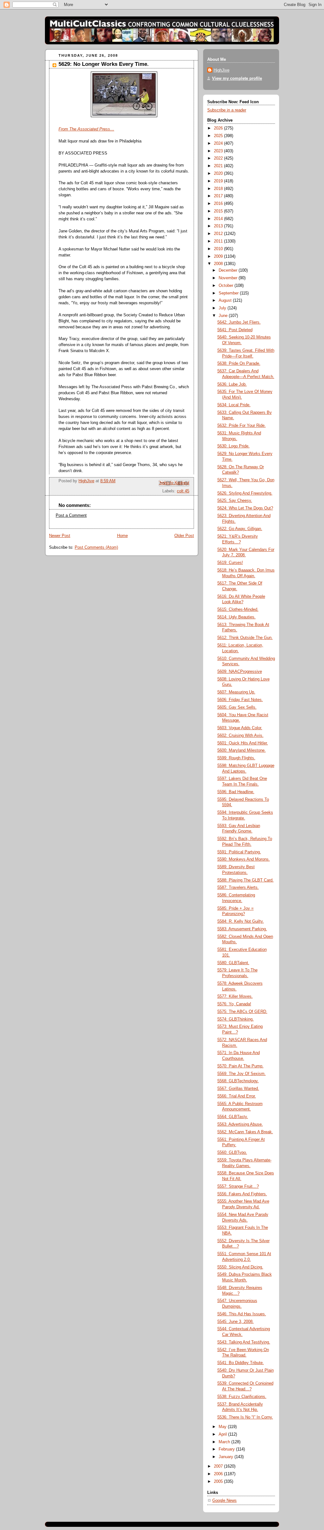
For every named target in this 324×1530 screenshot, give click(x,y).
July (223, 308)
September (229, 293)
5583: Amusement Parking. (242, 929)
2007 (219, 1466)
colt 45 (183, 491)
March (225, 1442)
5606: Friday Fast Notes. (240, 700)
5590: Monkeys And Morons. (243, 859)
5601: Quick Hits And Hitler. (242, 743)
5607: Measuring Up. (236, 692)
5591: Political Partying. (239, 852)
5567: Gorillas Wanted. (238, 1088)
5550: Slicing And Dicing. (240, 1267)
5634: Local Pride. (234, 405)
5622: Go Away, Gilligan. (239, 529)
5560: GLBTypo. (232, 1152)
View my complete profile (237, 78)
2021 (219, 166)
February (227, 1449)
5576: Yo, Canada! (234, 1004)
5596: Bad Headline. (235, 792)
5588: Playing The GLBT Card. (245, 880)
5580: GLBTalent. (233, 963)
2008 (219, 264)
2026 (219, 128)
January (226, 1457)
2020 (219, 173)
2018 (219, 189)
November (229, 278)
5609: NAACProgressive (239, 671)
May (223, 1427)
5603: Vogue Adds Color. (239, 728)
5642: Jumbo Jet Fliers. (239, 322)
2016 (219, 203)
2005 (219, 1481)
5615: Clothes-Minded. (238, 609)
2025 (219, 136)
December (229, 270)
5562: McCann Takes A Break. (245, 1132)
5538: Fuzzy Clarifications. (241, 1396)
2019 (219, 181)
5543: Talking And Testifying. (243, 1342)
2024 (219, 143)
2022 (219, 158)
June (224, 315)
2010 (219, 249)
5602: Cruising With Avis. (240, 735)
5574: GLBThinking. (235, 1019)
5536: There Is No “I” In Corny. (245, 1417)
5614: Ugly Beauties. (236, 617)
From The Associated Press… (86, 129)
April (223, 1434)
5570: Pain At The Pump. (240, 1066)
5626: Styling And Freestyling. (244, 493)
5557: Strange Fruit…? (238, 1186)
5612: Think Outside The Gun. (245, 637)
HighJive (221, 70)
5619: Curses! (230, 562)
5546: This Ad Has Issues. (241, 1314)
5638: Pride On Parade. (238, 363)
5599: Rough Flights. (236, 758)
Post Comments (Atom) (96, 547)
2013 (219, 226)
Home (122, 536)
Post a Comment (71, 515)
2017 (219, 196)
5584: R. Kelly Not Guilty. (240, 921)
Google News (224, 1500)
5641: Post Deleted (234, 330)
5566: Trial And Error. (236, 1096)
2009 (219, 256)
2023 (219, 151)
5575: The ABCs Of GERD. (242, 1011)
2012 (219, 233)
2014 (219, 219)
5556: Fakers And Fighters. (242, 1194)
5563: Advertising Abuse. (240, 1124)
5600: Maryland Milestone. (241, 750)
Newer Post (59, 536)
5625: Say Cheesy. (234, 500)
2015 (219, 211)
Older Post (184, 536)
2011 (219, 241)
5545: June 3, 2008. (235, 1321)
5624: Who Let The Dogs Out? (245, 508)
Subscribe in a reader (226, 110)
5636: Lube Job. (232, 384)
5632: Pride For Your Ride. (241, 425)
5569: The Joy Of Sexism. (241, 1074)
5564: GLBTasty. (232, 1117)
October (226, 285)
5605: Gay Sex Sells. (237, 707)
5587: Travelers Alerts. (238, 887)
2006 (219, 1474)
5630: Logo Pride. (233, 446)
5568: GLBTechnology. (238, 1081)
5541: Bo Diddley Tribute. (240, 1363)
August (226, 300)
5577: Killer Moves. (235, 996)
